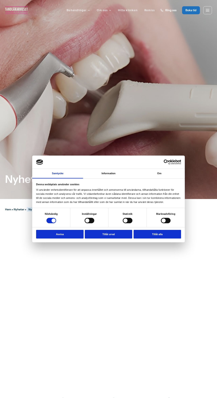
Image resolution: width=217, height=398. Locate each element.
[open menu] (207, 10)
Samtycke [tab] (58, 173)
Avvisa (60, 234)
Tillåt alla (157, 234)
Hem (8, 209)
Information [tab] (108, 173)
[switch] (89, 220)
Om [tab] (159, 173)
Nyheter (19, 209)
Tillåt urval (108, 234)
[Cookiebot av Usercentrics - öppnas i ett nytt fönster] (166, 162)
